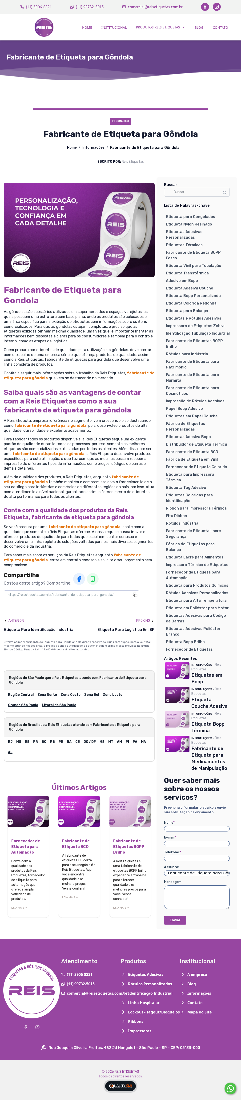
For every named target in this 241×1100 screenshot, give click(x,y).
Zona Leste (112, 695)
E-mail (170, 837)
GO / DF (90, 742)
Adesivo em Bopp (182, 280)
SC (44, 742)
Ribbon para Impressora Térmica (196, 508)
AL (10, 752)
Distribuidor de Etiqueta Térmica (196, 444)
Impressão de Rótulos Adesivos (195, 401)
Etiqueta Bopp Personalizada (193, 295)
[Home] (44, 27)
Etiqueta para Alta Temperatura (196, 600)
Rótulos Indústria (182, 523)
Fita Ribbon (176, 516)
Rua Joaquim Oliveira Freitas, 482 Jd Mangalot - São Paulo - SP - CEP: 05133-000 (124, 1047)
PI (127, 742)
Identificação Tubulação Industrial (198, 333)
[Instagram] (217, 7)
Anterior (16, 621)
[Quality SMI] (120, 1086)
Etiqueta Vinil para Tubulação (193, 265)
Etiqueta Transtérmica (187, 273)
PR (35, 742)
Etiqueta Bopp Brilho (185, 642)
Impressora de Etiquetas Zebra (195, 326)
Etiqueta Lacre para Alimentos (194, 557)
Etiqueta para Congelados (190, 216)
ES (27, 742)
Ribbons (135, 1021)
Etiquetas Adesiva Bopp (188, 437)
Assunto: (171, 867)
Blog (199, 27)
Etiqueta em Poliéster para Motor (197, 608)
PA (135, 742)
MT (110, 742)
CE (77, 742)
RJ (10, 742)
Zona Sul (91, 695)
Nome (169, 823)
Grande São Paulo (23, 705)
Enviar (175, 920)
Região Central (21, 695)
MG (18, 742)
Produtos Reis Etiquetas (158, 27)
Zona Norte (47, 695)
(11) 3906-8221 (39, 7)
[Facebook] (205, 7)
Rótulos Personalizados (150, 983)
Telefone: (172, 852)
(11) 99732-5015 (90, 7)
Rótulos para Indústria (187, 354)
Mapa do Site (199, 1012)
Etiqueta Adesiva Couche (189, 288)
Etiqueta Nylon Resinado (189, 224)
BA (69, 742)
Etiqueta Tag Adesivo (186, 487)
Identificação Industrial (150, 993)
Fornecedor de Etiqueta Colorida (196, 467)
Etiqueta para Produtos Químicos (197, 585)
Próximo (143, 621)
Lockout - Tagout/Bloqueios (154, 1012)
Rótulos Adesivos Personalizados (197, 593)
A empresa (197, 974)
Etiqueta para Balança (187, 311)
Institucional (114, 27)
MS (102, 742)
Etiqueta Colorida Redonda (191, 303)
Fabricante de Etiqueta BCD (192, 452)
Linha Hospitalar (144, 1002)
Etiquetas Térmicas (184, 245)
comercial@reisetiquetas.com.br (155, 7)
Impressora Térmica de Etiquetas (197, 564)
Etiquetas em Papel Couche (192, 416)
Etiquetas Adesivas (145, 974)
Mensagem (172, 882)
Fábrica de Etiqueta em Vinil (192, 459)
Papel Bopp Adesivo (184, 408)
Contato (220, 27)
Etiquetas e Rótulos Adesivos (193, 318)
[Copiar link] (135, 595)
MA (143, 742)
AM (119, 742)
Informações (93, 148)
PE (61, 742)
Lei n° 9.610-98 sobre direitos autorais (61, 649)
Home (87, 27)
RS (52, 742)
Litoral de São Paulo (59, 705)
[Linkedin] (93, 579)
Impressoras (139, 1030)
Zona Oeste (70, 695)
